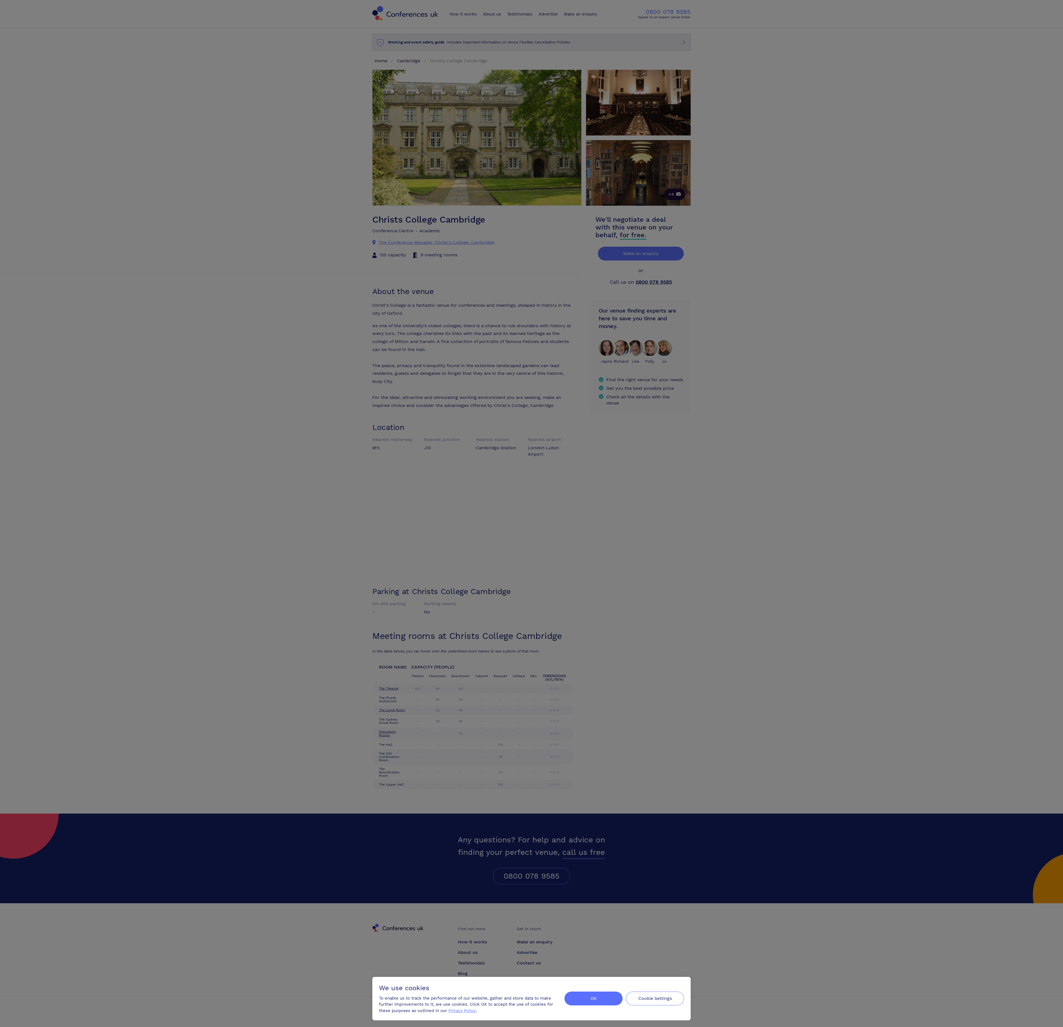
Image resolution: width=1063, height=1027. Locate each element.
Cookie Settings (655, 998)
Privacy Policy (462, 1010)
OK (593, 998)
